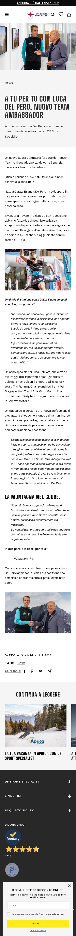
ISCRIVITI (38, 924)
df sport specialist (22, 781)
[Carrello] (69, 15)
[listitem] (25, 671)
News (9, 83)
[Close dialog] (69, 885)
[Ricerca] (53, 14)
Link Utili (13, 796)
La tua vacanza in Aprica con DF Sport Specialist (33, 756)
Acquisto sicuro (19, 810)
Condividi (13, 671)
